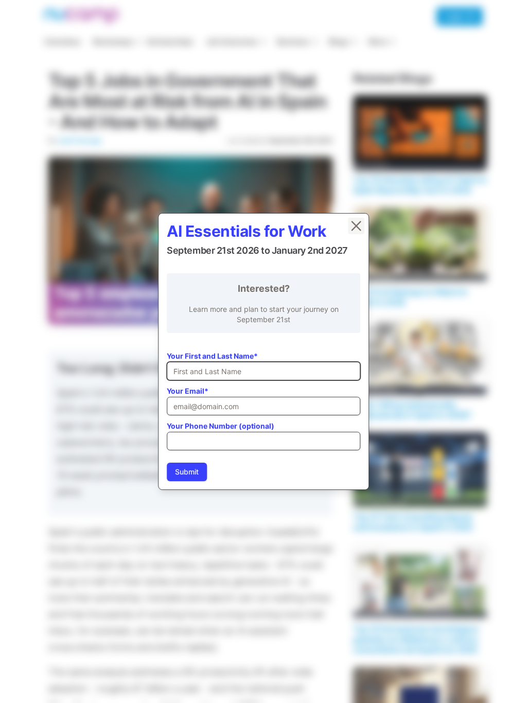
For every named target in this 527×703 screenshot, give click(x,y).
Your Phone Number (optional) (220, 425)
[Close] (356, 226)
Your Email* (187, 390)
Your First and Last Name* (212, 355)
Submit (187, 471)
